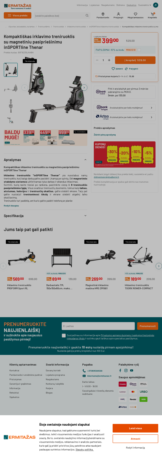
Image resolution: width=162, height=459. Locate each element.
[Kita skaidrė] (11, 120)
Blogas (49, 392)
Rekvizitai (14, 392)
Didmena (120, 5)
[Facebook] (120, 370)
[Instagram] (126, 370)
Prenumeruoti (148, 325)
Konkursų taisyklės (55, 383)
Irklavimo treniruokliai (76, 26)
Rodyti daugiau (11, 205)
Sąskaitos (131, 5)
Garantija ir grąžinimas (20, 383)
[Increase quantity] (109, 60)
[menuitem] (82, 5)
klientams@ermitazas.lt (99, 375)
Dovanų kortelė (53, 370)
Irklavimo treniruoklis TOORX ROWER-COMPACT (139, 287)
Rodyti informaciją (135, 447)
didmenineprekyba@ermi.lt (106, 177)
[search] (87, 15)
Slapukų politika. (85, 449)
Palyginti (133, 68)
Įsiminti (119, 68)
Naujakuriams (108, 5)
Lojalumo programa (55, 374)
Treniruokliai (58, 26)
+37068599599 (94, 370)
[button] (102, 15)
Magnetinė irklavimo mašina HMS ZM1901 (97, 287)
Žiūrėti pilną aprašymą (105, 134)
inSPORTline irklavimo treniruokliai (104, 26)
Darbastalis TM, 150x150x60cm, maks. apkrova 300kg (58, 287)
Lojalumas (95, 5)
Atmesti (135, 438)
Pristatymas (15, 379)
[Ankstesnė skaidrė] (11, 59)
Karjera (49, 388)
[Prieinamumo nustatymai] (155, 5)
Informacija (82, 5)
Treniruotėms (44, 26)
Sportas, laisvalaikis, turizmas (22, 26)
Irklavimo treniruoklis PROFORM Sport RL (19, 287)
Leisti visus (135, 428)
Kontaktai (14, 370)
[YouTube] (131, 370)
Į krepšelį (135, 60)
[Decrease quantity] (97, 60)
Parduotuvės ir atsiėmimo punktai (25, 374)
